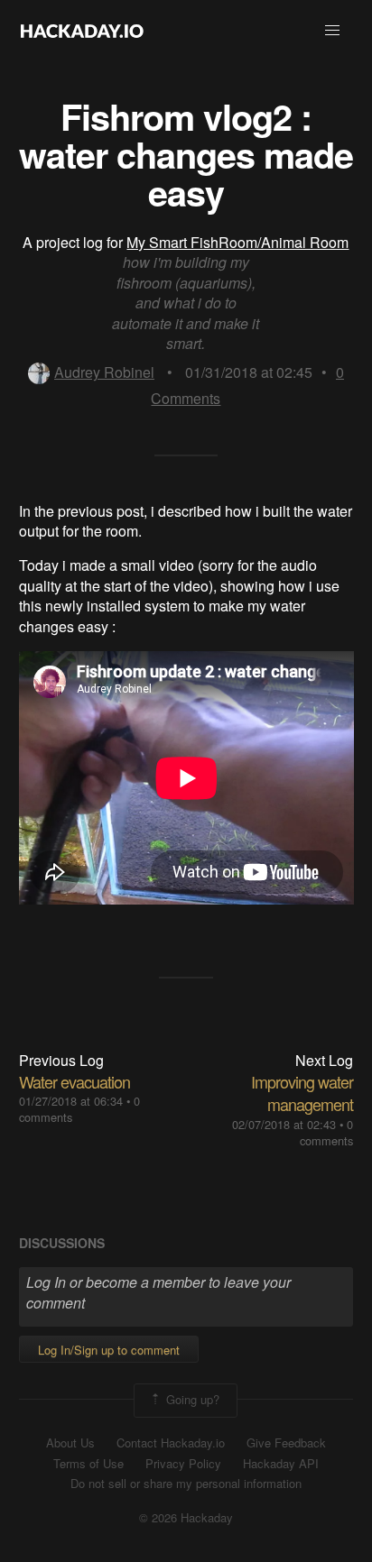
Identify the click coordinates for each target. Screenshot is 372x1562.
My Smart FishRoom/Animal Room (237, 242)
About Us (70, 1443)
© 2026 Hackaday (186, 1518)
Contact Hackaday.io (170, 1443)
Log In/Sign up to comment (109, 1349)
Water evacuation (74, 1081)
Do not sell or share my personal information (186, 1483)
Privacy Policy (183, 1464)
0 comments (326, 1132)
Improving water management (302, 1093)
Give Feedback (286, 1443)
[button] (332, 30)
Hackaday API (281, 1464)
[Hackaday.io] (82, 30)
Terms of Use (88, 1464)
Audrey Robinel (104, 372)
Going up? (191, 1398)
